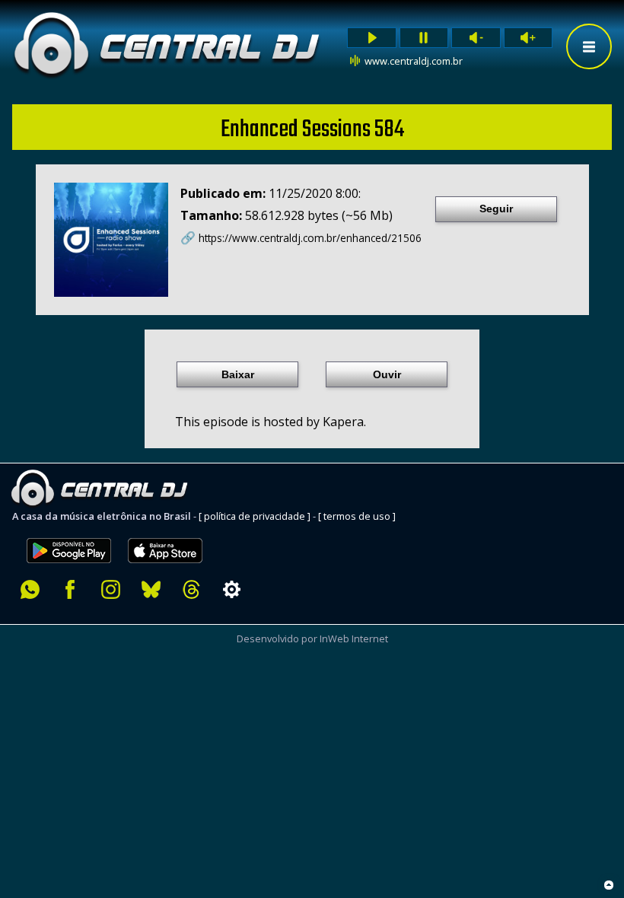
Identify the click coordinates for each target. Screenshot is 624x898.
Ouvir (387, 374)
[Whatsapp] (30, 589)
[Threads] (191, 589)
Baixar (237, 374)
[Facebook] (70, 589)
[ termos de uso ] (357, 516)
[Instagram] (110, 589)
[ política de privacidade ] (254, 516)
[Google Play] (69, 530)
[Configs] (231, 589)
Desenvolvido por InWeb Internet (312, 638)
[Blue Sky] (151, 589)
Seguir (496, 208)
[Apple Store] (173, 530)
